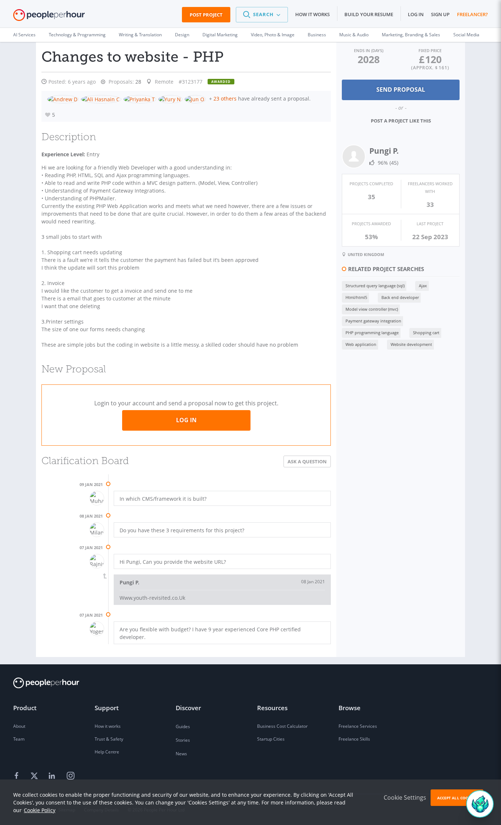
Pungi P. (384, 151)
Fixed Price (430, 50)
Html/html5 (356, 297)
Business (317, 35)
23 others (225, 98)
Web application (360, 344)
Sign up (440, 14)
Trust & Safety (109, 739)
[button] (262, 14)
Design (182, 35)
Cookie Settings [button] (405, 797)
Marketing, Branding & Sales (411, 35)
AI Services (24, 35)
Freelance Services (358, 726)
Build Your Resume (368, 14)
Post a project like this (401, 120)
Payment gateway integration (373, 321)
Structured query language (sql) (375, 285)
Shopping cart (426, 332)
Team (19, 739)
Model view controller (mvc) (371, 309)
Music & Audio (354, 35)
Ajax (423, 285)
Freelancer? (472, 14)
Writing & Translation (140, 35)
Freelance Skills (354, 739)
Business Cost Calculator (282, 726)
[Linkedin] (53, 776)
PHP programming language (372, 332)
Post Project (206, 14)
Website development (411, 344)
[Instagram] (70, 776)
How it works (312, 14)
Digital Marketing (220, 35)
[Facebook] (17, 776)
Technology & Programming (77, 35)
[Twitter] (35, 776)
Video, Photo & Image (273, 35)
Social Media (466, 35)
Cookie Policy (39, 810)
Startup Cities (271, 739)
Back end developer (400, 297)
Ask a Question (307, 461)
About (19, 726)
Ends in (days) (368, 50)
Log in (416, 14)
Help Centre (107, 752)
